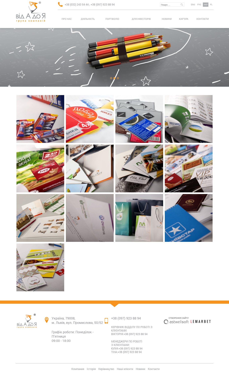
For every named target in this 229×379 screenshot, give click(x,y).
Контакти (202, 18)
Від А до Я (31, 11)
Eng (193, 4)
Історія (91, 369)
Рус (199, 4)
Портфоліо (112, 18)
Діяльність (88, 18)
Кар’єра (183, 18)
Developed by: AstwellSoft (176, 335)
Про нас (67, 18)
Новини (167, 18)
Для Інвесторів (141, 18)
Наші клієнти (125, 369)
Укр (206, 4)
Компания (77, 369)
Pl (211, 4)
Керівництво (106, 369)
